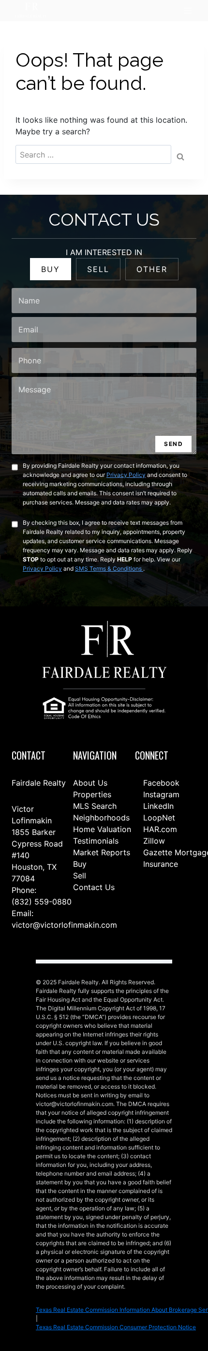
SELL (98, 269)
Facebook (160, 783)
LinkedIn (157, 806)
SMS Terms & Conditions (109, 568)
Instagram (160, 794)
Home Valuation (102, 829)
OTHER (151, 269)
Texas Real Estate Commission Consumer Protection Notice (116, 1327)
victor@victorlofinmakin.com (64, 925)
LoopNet (158, 817)
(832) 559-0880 (42, 901)
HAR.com (159, 829)
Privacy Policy (126, 474)
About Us (90, 783)
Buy (80, 864)
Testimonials (96, 841)
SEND (173, 443)
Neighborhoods (101, 817)
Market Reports (101, 852)
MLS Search (95, 806)
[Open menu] (187, 10)
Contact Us (94, 887)
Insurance (159, 864)
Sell (79, 875)
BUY (50, 269)
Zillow (153, 841)
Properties (92, 794)
